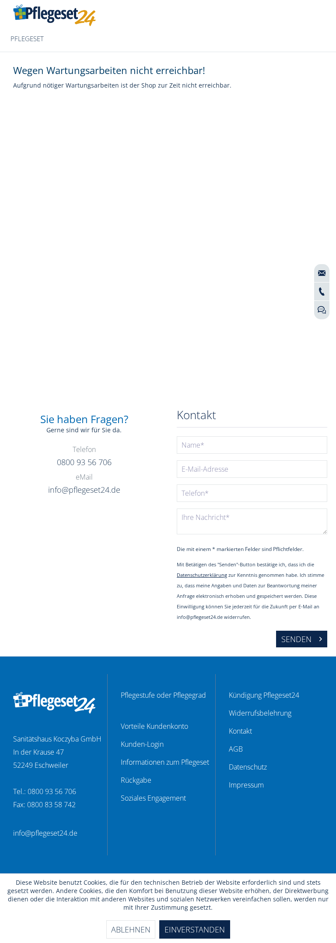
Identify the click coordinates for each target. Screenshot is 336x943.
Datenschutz (248, 767)
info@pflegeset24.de (45, 833)
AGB (236, 749)
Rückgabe (136, 780)
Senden (296, 639)
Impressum (246, 785)
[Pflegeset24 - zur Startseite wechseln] (54, 15)
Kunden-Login (142, 744)
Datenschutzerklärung (202, 575)
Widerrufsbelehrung (260, 713)
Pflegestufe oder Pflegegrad (163, 695)
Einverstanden (194, 929)
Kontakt (240, 731)
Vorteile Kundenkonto (154, 726)
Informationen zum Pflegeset (165, 762)
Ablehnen (130, 929)
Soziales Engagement (153, 798)
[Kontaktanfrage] (321, 273)
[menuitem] (27, 39)
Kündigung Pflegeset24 (264, 695)
